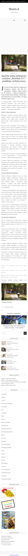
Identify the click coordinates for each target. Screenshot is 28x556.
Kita (2, 409)
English (3, 397)
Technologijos (4, 463)
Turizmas (3, 466)
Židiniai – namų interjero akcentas (9, 380)
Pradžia (3, 1)
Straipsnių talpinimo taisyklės (13, 1)
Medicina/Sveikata (5, 422)
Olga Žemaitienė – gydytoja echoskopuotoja (12, 356)
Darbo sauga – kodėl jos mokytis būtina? (12, 362)
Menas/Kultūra (4, 425)
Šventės (3, 460)
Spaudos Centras (9, 307)
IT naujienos (4, 406)
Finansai (3, 400)
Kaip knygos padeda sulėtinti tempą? (13, 350)
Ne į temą (3, 438)
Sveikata (3, 457)
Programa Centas (5, 539)
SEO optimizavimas (5, 543)
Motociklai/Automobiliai (7, 431)
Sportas (3, 453)
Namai (2, 435)
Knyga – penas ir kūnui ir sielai (8, 385)
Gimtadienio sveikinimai (7, 538)
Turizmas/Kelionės (5, 469)
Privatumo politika (14, 555)
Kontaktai (23, 1)
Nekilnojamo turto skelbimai (8, 541)
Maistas (3, 419)
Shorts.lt (14, 9)
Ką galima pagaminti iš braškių (8, 378)
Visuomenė (4, 475)
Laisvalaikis (14, 73)
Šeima (2, 450)
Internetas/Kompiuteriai (7, 403)
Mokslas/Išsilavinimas (6, 428)
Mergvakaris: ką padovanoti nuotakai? (12, 344)
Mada (2, 416)
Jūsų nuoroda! (6, 544)
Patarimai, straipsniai (6, 536)
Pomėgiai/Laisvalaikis (6, 447)
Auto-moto (3, 394)
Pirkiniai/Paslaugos (5, 444)
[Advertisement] (14, 37)
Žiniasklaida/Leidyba (6, 479)
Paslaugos (3, 441)
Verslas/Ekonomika (5, 472)
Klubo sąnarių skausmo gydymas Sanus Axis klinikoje (13, 368)
